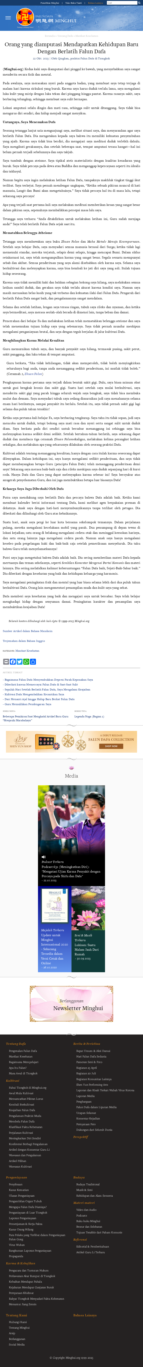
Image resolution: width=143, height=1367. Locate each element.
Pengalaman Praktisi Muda (25, 1116)
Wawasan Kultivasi (20, 1166)
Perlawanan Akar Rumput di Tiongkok (32, 1276)
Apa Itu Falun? (17, 1067)
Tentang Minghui (19, 1327)
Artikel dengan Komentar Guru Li (29, 1149)
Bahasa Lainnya (95, 2)
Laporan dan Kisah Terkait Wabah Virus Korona (105, 1090)
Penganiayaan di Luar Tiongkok (28, 1212)
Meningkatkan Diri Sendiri (25, 1138)
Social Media (17, 1344)
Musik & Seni (84, 1190)
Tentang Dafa (65, 35)
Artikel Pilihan (17, 1161)
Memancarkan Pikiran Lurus (26, 1098)
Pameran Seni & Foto (89, 1062)
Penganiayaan (16, 1177)
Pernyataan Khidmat (21, 1293)
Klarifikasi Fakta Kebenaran (25, 1127)
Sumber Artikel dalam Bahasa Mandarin (28, 631)
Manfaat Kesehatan (86, 35)
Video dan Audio (86, 1209)
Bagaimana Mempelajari (23, 1062)
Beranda (50, 35)
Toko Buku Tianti (73, 2)
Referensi (80, 1239)
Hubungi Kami (18, 1322)
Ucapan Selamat (86, 1113)
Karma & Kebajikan (20, 1263)
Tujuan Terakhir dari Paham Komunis (99, 1232)
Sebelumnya (9, 711)
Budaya (79, 1177)
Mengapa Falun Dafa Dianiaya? (28, 1207)
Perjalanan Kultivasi (21, 1132)
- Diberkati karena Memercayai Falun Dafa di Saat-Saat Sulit (40, 684)
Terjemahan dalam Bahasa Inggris (24, 641)
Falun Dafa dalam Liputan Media (96, 1107)
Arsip (12, 1333)
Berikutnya (80, 711)
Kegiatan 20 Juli (86, 1073)
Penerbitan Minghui (50, 2)
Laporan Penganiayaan (22, 1218)
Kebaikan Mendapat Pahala (25, 1281)
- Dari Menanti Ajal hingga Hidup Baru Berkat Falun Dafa (38, 699)
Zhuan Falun (33, 374)
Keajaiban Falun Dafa (22, 1110)
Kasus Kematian (19, 1190)
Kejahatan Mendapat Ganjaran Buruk (31, 1287)
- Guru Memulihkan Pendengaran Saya (27, 704)
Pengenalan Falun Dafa (23, 1051)
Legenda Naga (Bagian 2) (89, 716)
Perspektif (80, 1137)
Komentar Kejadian (88, 1118)
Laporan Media (85, 1096)
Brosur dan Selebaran (89, 1226)
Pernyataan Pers (86, 1124)
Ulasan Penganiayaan (21, 1195)
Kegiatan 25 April (86, 1067)
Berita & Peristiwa (86, 1043)
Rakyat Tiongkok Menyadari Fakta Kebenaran (36, 1298)
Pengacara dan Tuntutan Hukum (29, 1270)
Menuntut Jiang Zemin (22, 1304)
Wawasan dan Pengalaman (25, 1155)
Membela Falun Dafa (21, 1121)
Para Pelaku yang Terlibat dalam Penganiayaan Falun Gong (37, 1237)
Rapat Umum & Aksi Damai (93, 1051)
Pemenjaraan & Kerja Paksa (25, 1224)
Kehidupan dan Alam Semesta (94, 1195)
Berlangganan (17, 1339)
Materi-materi (84, 1203)
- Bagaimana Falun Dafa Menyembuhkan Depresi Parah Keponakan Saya (48, 680)
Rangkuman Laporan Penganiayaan (30, 1250)
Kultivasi (12, 1080)
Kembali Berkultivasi (21, 1104)
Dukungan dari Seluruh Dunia (94, 1129)
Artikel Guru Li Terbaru (90, 1252)
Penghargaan (84, 1101)
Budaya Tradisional (88, 1184)
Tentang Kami (16, 1315)
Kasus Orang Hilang (21, 1229)
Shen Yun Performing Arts (92, 1084)
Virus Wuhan (17, 1245)
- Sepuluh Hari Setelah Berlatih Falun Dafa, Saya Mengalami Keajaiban (46, 689)
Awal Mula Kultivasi (21, 1093)
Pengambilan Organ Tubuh (25, 1201)
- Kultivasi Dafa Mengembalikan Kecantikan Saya (33, 694)
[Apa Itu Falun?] (25, 18)
